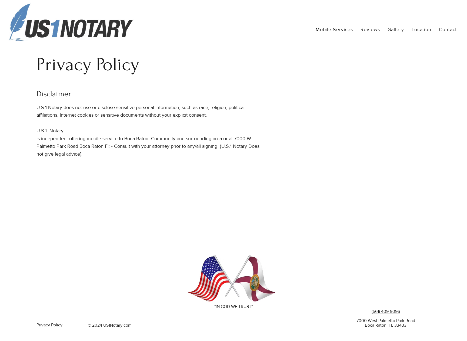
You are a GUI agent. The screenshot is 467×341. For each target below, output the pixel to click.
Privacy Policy (49, 325)
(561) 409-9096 (386, 311)
